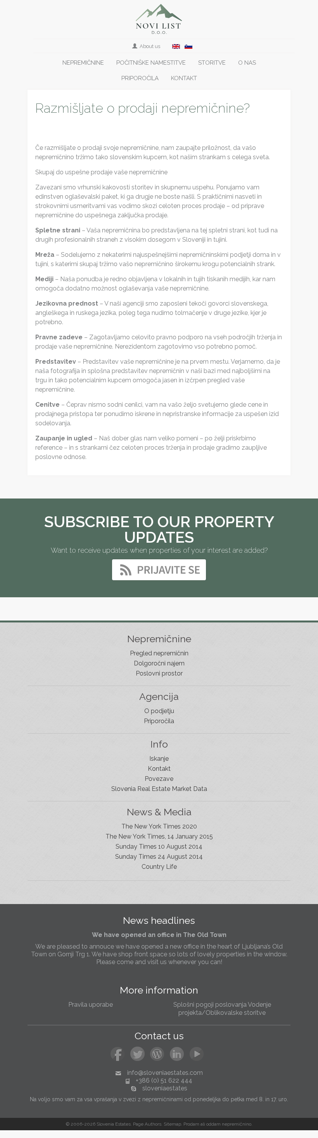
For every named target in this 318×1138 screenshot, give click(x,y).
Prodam (191, 1124)
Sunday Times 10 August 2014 (159, 846)
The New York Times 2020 (159, 826)
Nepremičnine (83, 62)
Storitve (212, 62)
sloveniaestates (164, 1088)
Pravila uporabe (90, 1004)
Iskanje (159, 758)
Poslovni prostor (159, 673)
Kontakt (184, 78)
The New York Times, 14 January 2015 (159, 836)
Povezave (159, 778)
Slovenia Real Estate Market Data (159, 788)
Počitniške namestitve (151, 62)
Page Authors (147, 1124)
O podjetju (159, 711)
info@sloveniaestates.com (165, 1072)
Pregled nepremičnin (159, 653)
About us (149, 46)
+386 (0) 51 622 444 (164, 1080)
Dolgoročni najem (159, 663)
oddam (213, 1124)
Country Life (159, 866)
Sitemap (172, 1124)
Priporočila (140, 78)
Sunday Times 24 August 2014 (159, 856)
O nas (247, 62)
